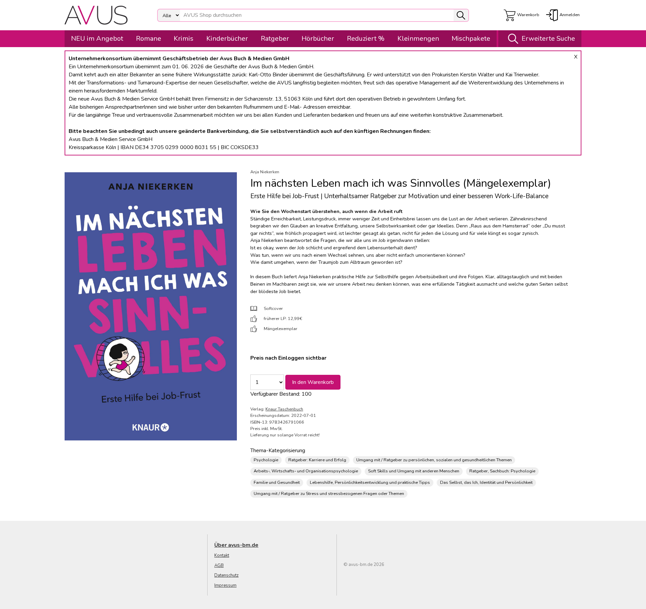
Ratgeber (275, 38)
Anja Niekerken (264, 172)
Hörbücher (317, 38)
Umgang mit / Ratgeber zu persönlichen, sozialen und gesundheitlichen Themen (434, 460)
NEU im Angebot (97, 38)
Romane (148, 38)
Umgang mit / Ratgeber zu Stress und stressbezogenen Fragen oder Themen (329, 494)
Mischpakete (471, 38)
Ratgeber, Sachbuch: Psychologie (502, 471)
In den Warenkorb (313, 382)
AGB (219, 566)
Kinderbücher (227, 38)
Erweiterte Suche (548, 38)
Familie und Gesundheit (277, 482)
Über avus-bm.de (236, 545)
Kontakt (221, 555)
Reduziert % (366, 38)
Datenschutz (226, 575)
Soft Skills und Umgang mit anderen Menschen (413, 471)
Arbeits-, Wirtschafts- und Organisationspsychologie (306, 471)
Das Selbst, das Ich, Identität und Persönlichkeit (486, 482)
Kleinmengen (418, 38)
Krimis (183, 38)
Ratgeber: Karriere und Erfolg (317, 460)
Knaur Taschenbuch (284, 409)
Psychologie (266, 460)
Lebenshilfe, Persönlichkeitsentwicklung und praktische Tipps (370, 482)
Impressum (225, 585)
